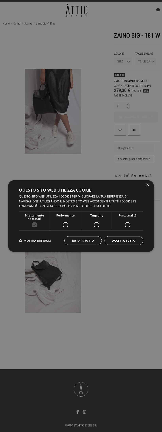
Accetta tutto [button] (123, 240)
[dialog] (81, 216)
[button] (35, 240)
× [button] (147, 184)
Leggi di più (101, 206)
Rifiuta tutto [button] (83, 240)
